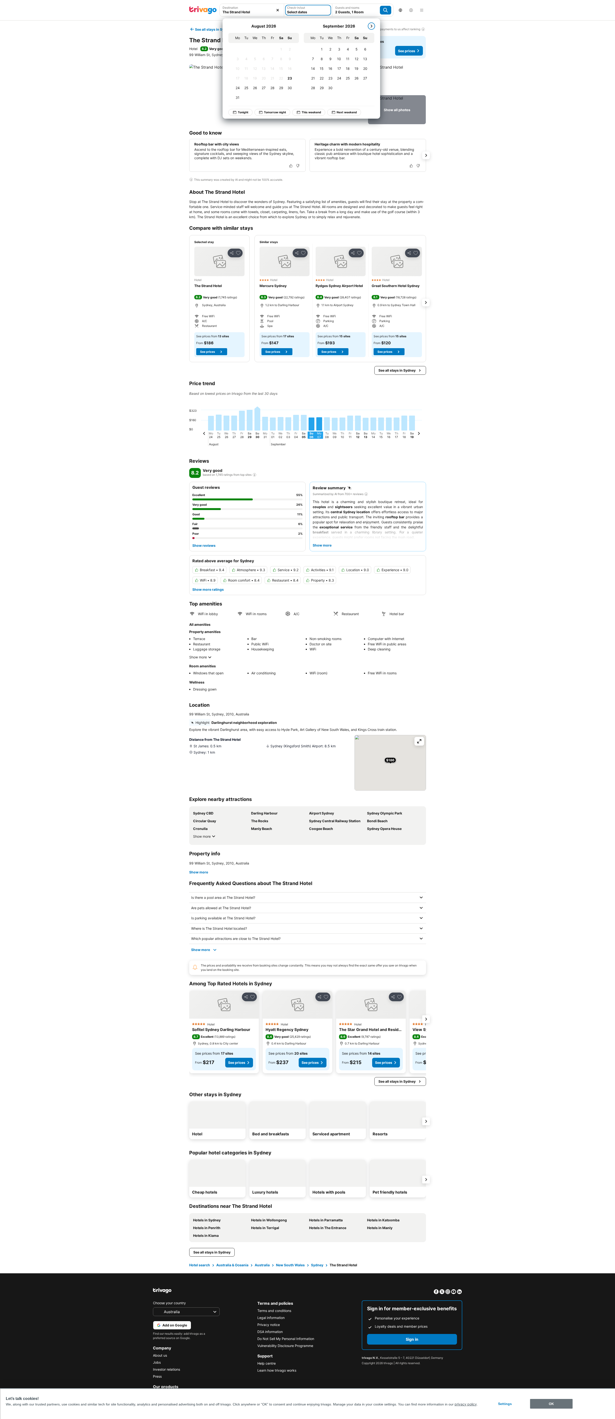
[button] (252, 10)
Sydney (317, 1265)
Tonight (243, 112)
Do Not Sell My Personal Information (285, 1339)
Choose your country (169, 1303)
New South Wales (290, 1265)
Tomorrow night (275, 112)
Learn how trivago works (276, 1370)
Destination (230, 7)
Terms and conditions (274, 1311)
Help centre (266, 1363)
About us (160, 1355)
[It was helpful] (291, 166)
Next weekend (347, 112)
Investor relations (166, 1369)
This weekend (311, 112)
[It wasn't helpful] (298, 166)
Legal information (271, 1318)
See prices (406, 51)
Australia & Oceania (232, 1265)
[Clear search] (277, 10)
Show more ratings (208, 589)
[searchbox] (252, 11)
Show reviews (204, 545)
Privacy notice (268, 1325)
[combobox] (252, 10)
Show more (198, 657)
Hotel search (199, 1265)
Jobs (157, 1362)
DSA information (270, 1332)
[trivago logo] (203, 10)
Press (157, 1376)
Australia (262, 1265)
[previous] (204, 434)
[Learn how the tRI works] (254, 475)
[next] (371, 26)
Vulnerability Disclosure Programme (285, 1346)
